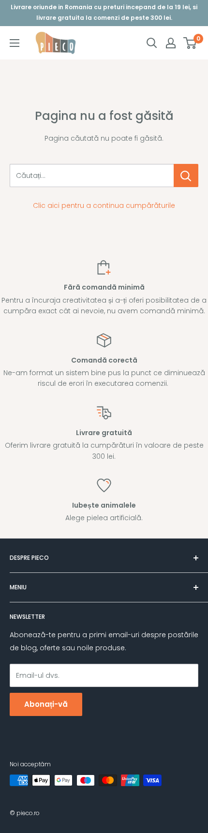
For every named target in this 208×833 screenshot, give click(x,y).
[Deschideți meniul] (14, 43)
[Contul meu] (171, 43)
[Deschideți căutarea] (152, 43)
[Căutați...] (186, 175)
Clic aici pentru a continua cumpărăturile (104, 205)
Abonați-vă (46, 704)
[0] (190, 43)
